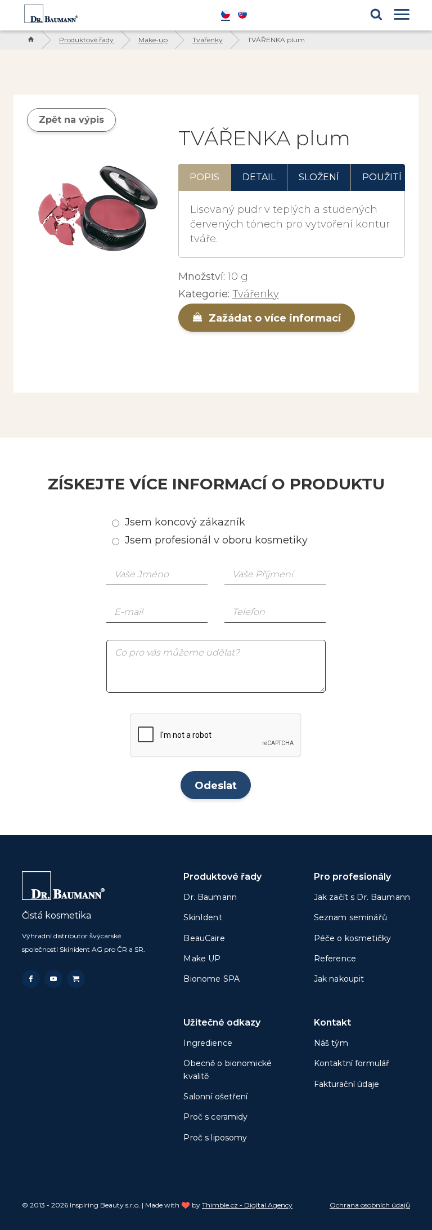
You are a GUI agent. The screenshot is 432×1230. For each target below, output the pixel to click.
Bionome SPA (211, 979)
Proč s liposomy (215, 1138)
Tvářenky (207, 39)
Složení (319, 177)
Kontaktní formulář (352, 1063)
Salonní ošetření (215, 1096)
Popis (204, 177)
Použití (382, 177)
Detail (259, 177)
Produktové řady (86, 39)
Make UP (201, 958)
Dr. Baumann (210, 897)
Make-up (153, 39)
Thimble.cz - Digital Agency (247, 1205)
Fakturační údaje (346, 1084)
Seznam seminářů (350, 917)
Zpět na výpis (71, 119)
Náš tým (331, 1043)
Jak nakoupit (339, 979)
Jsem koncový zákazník (185, 522)
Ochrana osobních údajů (370, 1205)
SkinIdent (202, 917)
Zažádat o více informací (273, 318)
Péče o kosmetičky (352, 938)
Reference (335, 958)
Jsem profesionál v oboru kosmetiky (216, 540)
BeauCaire (203, 938)
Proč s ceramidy (215, 1117)
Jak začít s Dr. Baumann (362, 897)
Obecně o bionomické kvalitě (227, 1069)
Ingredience (207, 1043)
